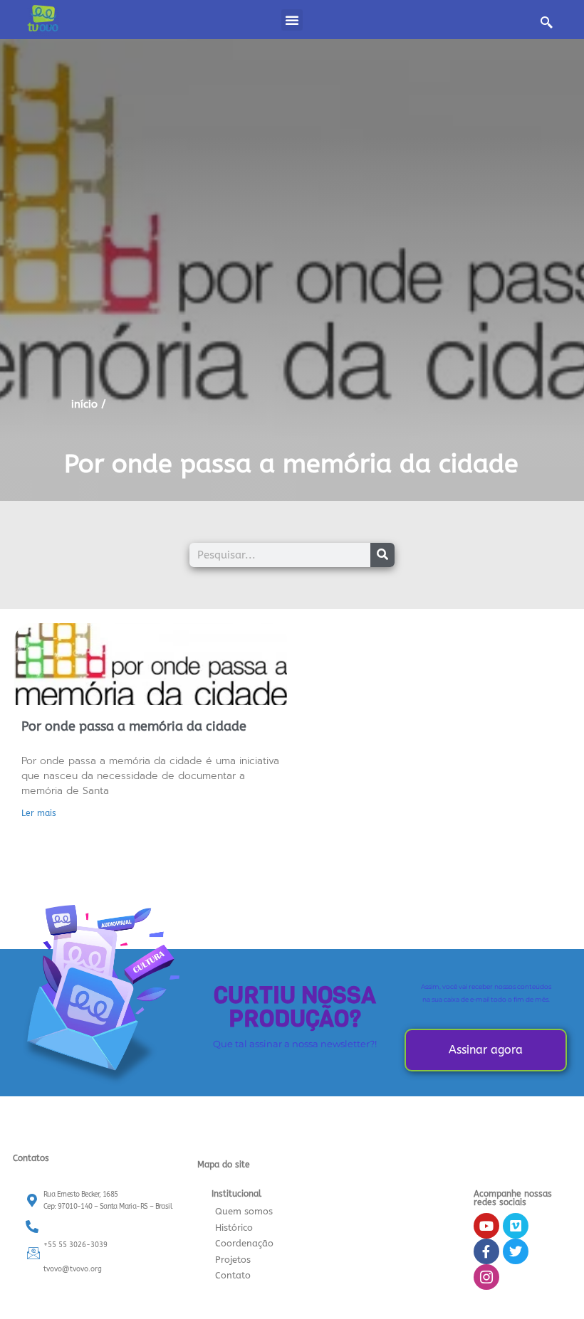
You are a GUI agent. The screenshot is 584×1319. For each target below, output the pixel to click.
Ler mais (38, 813)
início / (88, 404)
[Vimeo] (515, 1226)
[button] (292, 20)
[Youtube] (486, 1226)
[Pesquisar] (382, 555)
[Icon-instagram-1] (486, 1277)
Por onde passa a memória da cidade (291, 464)
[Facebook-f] (486, 1251)
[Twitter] (515, 1251)
